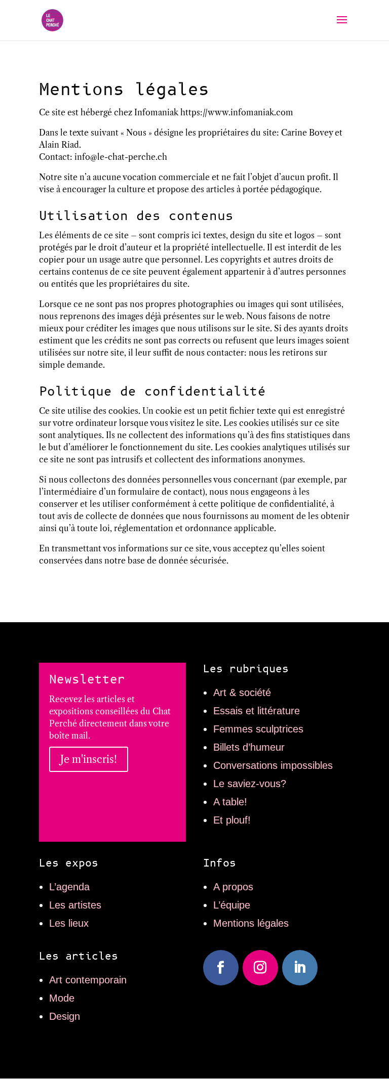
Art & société (242, 692)
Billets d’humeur (249, 747)
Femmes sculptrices (258, 729)
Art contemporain (88, 979)
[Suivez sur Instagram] (260, 967)
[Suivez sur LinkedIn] (300, 967)
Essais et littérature (256, 710)
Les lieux (69, 923)
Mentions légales (251, 923)
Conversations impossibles (273, 765)
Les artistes (75, 905)
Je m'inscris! (88, 759)
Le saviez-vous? (249, 783)
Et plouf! (232, 820)
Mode (61, 998)
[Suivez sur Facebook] (221, 967)
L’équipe (231, 905)
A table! (230, 801)
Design (64, 1016)
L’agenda (69, 886)
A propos (233, 886)
